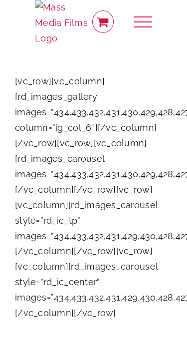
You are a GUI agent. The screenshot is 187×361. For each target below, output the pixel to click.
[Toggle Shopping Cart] (103, 21)
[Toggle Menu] (143, 22)
